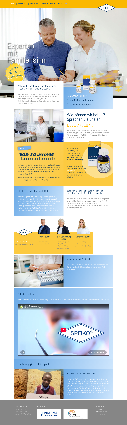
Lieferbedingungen (100, 414)
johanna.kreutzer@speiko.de (83, 246)
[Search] (69, 4)
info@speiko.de (27, 414)
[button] (24, 148)
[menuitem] (13, 4)
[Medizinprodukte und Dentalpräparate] (106, 8)
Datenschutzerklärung (101, 412)
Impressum (99, 409)
